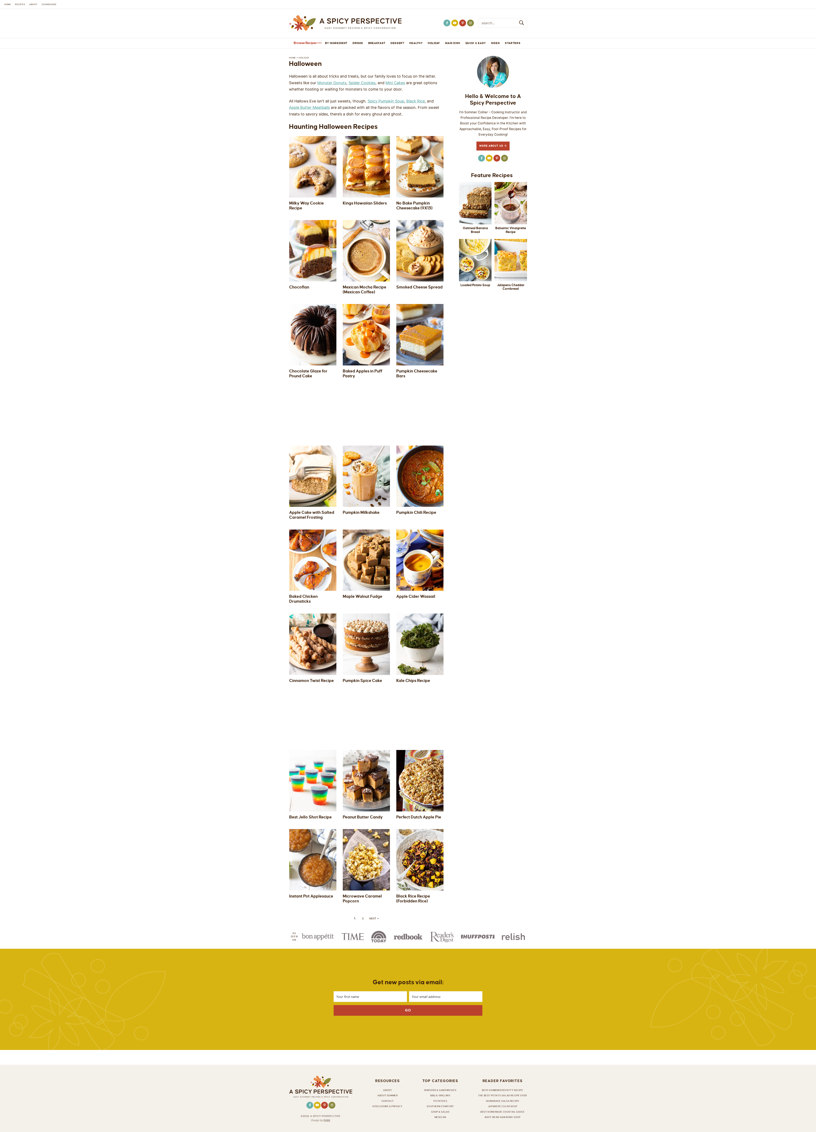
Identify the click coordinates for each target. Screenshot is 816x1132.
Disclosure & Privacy (387, 1106)
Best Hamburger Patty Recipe (502, 1090)
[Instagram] (470, 23)
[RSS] (454, 23)
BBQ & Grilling (440, 1095)
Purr (327, 1120)
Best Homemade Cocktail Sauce (502, 1112)
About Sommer (387, 1095)
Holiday (434, 43)
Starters (513, 43)
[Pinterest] (462, 23)
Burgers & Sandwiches (440, 1090)
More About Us (491, 146)
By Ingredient (336, 43)
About (387, 1090)
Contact (387, 1101)
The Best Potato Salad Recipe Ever (502, 1095)
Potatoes (440, 1101)
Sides (495, 43)
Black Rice (415, 101)
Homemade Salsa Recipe (502, 1101)
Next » (374, 918)
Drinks (358, 43)
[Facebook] (446, 23)
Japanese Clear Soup (502, 1106)
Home (292, 58)
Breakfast (376, 43)
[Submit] (521, 23)
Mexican (440, 1117)
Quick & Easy (475, 43)
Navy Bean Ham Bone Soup (503, 1117)
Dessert (397, 43)
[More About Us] (493, 72)
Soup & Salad (440, 1112)
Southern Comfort (440, 1106)
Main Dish (452, 43)
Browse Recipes (305, 43)
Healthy (416, 43)
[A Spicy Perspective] (345, 23)
